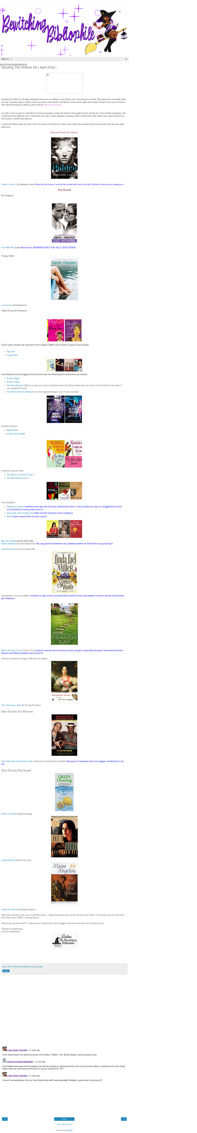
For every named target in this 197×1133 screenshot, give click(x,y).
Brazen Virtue (13, 382)
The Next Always (15, 385)
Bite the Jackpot (8, 541)
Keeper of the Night (16, 434)
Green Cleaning (8, 814)
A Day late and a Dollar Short (20, 513)
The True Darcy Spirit (11, 705)
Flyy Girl (11, 351)
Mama (10, 516)
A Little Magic (13, 378)
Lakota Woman (8, 860)
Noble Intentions (9, 543)
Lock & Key (6, 305)
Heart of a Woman (9, 909)
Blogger (69, 1130)
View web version (64, 1124)
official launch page (52, 105)
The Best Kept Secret (17, 478)
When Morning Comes (12, 650)
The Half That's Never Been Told (17, 761)
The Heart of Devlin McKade (20, 392)
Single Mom (12, 355)
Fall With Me (7, 247)
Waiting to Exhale (15, 506)
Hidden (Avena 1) (9, 184)
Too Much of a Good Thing (19, 474)
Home (64, 1119)
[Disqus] (64, 1009)
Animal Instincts (8, 549)
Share (6, 971)
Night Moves (13, 430)
